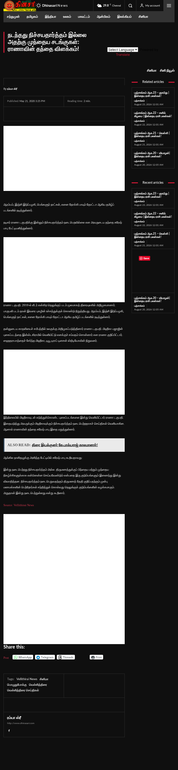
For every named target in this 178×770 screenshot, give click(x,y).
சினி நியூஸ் (167, 70)
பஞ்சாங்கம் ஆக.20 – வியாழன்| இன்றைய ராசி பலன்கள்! (152, 155)
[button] (130, 5)
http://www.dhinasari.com (20, 723)
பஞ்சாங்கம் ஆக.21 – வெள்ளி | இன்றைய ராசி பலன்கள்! (152, 135)
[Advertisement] (64, 158)
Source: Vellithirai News (18, 505)
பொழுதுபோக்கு (17, 684)
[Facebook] (11, 113)
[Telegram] (43, 113)
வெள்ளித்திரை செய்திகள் (23, 690)
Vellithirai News (26, 679)
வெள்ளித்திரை (38, 684)
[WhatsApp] (33, 113)
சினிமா (151, 70)
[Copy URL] (65, 113)
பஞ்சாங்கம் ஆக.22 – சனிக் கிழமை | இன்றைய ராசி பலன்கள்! (153, 215)
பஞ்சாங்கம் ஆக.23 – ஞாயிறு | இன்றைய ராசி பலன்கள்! (151, 94)
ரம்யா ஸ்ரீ (12, 88)
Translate (123, 54)
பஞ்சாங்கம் (139, 101)
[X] (22, 113)
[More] (77, 113)
